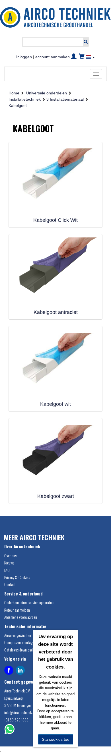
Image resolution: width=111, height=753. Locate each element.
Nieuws (9, 563)
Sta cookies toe (55, 739)
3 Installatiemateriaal (65, 99)
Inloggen (24, 57)
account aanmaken (52, 57)
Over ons (10, 555)
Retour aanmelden (17, 610)
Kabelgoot (18, 105)
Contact (10, 584)
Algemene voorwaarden (20, 617)
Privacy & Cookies (17, 577)
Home (14, 93)
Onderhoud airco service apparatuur (29, 602)
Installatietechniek (25, 99)
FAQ (7, 570)
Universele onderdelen (46, 93)
